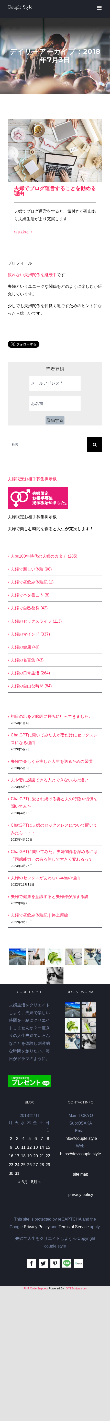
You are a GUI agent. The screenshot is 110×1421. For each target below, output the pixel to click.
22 (48, 1156)
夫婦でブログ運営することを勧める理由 (55, 190)
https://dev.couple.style (80, 1154)
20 (35, 1156)
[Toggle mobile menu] (99, 7)
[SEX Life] (55, 975)
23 (11, 1165)
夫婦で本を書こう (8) (30, 595)
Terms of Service (74, 1227)
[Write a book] (74, 957)
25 (23, 1165)
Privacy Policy (37, 1227)
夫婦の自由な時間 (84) (31, 686)
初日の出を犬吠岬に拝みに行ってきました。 (52, 716)
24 (17, 1165)
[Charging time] (55, 957)
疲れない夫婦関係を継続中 (32, 275)
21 (41, 1156)
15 (48, 1147)
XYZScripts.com (76, 1288)
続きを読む (21, 232)
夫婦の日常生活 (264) (30, 673)
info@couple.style (80, 1138)
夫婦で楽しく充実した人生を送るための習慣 (52, 761)
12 (29, 1147)
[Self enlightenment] (18, 957)
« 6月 (23, 1182)
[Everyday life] (36, 957)
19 (29, 1156)
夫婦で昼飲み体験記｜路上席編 (39, 915)
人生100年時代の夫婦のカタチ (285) (44, 556)
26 (29, 1165)
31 (17, 1173)
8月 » (36, 1182)
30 (11, 1173)
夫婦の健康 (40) (25, 647)
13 (35, 1147)
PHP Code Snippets (36, 1288)
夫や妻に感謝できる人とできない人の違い (50, 780)
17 (17, 1156)
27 (35, 1165)
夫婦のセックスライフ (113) (36, 621)
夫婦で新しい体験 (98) (31, 569)
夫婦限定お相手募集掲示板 (32, 479)
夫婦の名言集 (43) (27, 660)
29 (48, 1165)
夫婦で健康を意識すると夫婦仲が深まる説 (50, 896)
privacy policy (80, 1194)
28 (41, 1165)
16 (11, 1156)
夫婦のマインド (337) (30, 634)
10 (17, 1147)
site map (80, 1174)
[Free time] (92, 957)
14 (41, 1147)
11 (23, 1147)
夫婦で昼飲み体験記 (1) (32, 582)
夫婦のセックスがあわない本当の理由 (45, 878)
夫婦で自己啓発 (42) (29, 608)
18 (23, 1156)
